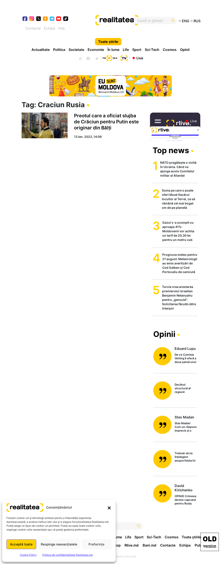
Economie (96, 49)
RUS (197, 21)
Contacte (33, 28)
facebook (25, 19)
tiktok (65, 19)
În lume (113, 49)
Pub (61, 28)
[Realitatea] (119, 20)
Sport (136, 49)
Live (139, 58)
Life (126, 49)
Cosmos (170, 49)
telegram (52, 19)
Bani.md (149, 545)
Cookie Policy (28, 554)
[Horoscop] (80, 58)
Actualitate (41, 49)
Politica (59, 49)
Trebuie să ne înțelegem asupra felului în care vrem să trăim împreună (185, 457)
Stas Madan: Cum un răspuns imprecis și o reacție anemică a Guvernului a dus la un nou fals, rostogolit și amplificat (186, 427)
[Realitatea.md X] (38, 18)
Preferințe (96, 544)
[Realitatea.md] (209, 542)
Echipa (49, 28)
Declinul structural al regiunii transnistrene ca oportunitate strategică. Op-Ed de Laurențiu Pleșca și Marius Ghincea (186, 388)
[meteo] (96, 58)
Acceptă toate (21, 544)
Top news (171, 150)
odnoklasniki (45, 19)
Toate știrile (108, 41)
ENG (185, 21)
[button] (109, 507)
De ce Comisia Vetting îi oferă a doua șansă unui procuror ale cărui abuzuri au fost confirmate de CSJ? (185, 358)
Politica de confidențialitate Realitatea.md (67, 554)
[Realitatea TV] (124, 57)
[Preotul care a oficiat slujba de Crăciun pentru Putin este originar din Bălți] (45, 125)
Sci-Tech (152, 49)
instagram (32, 19)
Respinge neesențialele (59, 544)
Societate (76, 49)
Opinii (184, 49)
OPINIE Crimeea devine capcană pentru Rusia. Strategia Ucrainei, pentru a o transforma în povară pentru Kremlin (186, 500)
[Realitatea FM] (110, 57)
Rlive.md (132, 545)
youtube (59, 19)
